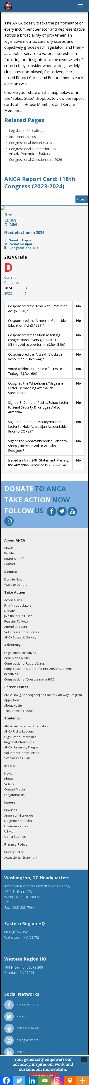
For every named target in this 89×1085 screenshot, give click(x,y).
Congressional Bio (23, 248)
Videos (9, 784)
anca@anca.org (16, 912)
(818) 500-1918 (16, 978)
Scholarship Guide (17, 758)
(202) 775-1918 (21, 902)
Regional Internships (19, 742)
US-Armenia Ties (16, 826)
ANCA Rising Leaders (19, 731)
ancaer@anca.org (17, 948)
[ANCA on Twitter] (62, 512)
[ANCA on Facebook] (52, 512)
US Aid (9, 831)
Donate (9, 611)
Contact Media (14, 789)
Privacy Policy (14, 852)
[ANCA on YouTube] (72, 512)
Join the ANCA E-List (18, 616)
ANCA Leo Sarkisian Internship (26, 726)
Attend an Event (15, 626)
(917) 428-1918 (16, 942)
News (8, 773)
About (8, 548)
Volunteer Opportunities (21, 632)
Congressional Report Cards (30, 142)
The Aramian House (18, 711)
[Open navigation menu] (80, 6)
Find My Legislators (18, 605)
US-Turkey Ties (15, 836)
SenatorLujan (19, 240)
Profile (9, 553)
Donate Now (13, 579)
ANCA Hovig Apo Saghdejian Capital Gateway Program (43, 695)
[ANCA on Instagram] (9, 521)
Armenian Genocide (18, 815)
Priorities (10, 810)
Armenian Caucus (22, 136)
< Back (82, 199)
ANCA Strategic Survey (20, 637)
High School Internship (20, 737)
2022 (8, 293)
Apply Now (11, 700)
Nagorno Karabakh (18, 821)
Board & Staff (13, 559)
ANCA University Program (22, 747)
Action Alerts (13, 600)
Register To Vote (16, 621)
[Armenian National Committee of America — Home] (8, 6)
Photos (9, 778)
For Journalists (14, 795)
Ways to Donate (15, 584)
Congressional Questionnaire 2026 (35, 159)
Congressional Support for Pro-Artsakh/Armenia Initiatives (33, 151)
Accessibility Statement (20, 857)
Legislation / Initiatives (26, 130)
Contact (9, 564)
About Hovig (13, 705)
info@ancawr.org (17, 983)
